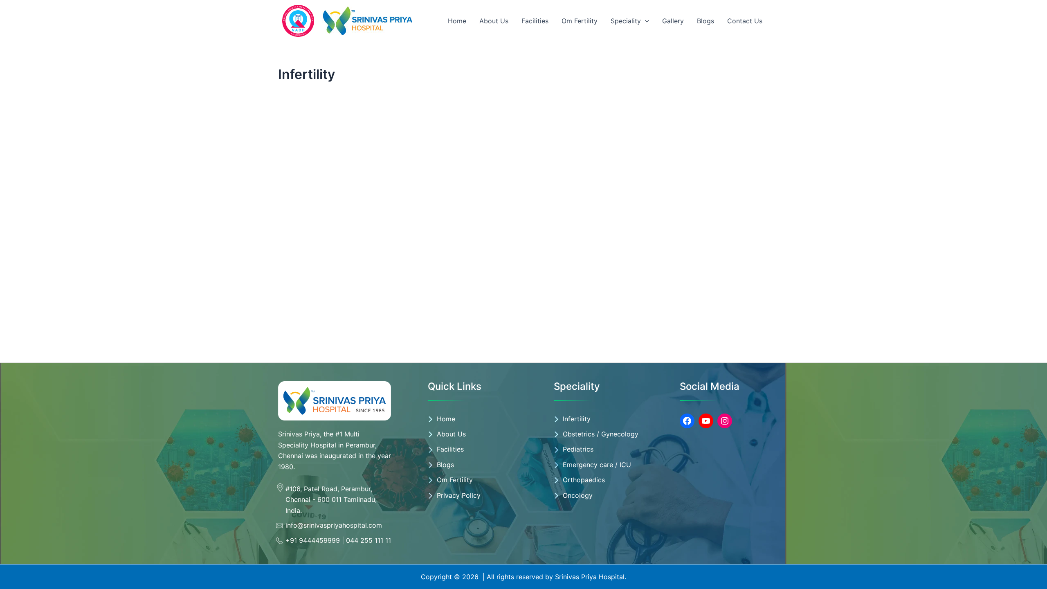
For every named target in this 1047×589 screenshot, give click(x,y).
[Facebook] (687, 421)
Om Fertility (580, 21)
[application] (645, 20)
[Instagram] (724, 421)
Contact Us (744, 21)
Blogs (705, 21)
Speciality (626, 21)
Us (462, 434)
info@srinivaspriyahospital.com (333, 525)
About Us (493, 21)
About (447, 434)
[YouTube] (706, 421)
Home (457, 21)
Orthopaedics (584, 480)
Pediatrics (578, 449)
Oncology (578, 495)
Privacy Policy (459, 495)
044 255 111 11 (368, 540)
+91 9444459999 (312, 540)
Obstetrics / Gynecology (600, 434)
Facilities (534, 21)
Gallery (673, 21)
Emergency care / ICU (597, 465)
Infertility (577, 419)
